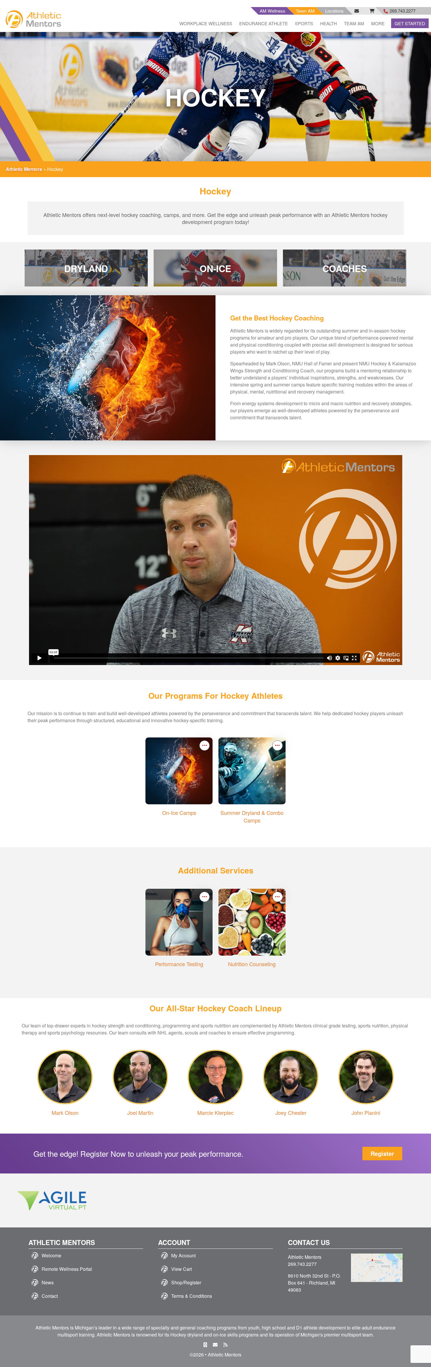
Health (328, 23)
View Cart (181, 1269)
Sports (304, 23)
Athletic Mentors (24, 169)
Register (382, 1153)
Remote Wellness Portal (67, 1269)
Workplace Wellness (205, 23)
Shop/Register (186, 1282)
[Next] (412, 1200)
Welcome (51, 1255)
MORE (378, 23)
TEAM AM (354, 23)
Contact (50, 1296)
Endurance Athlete (263, 23)
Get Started (410, 23)
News (48, 1282)
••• (204, 745)
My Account (183, 1255)
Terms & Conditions (191, 1296)
